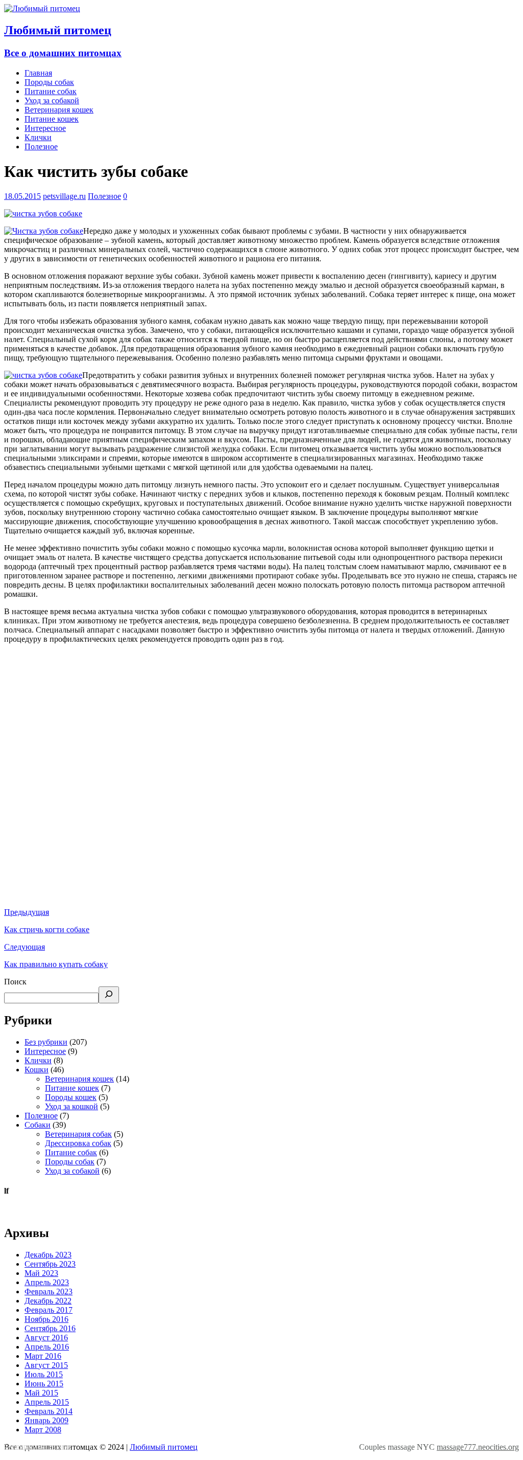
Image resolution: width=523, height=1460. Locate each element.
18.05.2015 (22, 196)
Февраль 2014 (49, 1411)
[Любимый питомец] (42, 8)
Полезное (41, 146)
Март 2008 (43, 1429)
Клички (38, 137)
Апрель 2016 (47, 1346)
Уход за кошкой (71, 1106)
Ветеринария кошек (59, 109)
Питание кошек (52, 119)
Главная (38, 73)
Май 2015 (41, 1392)
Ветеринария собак (78, 1134)
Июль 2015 (44, 1374)
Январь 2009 (46, 1420)
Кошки (37, 1069)
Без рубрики (46, 1042)
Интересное (45, 128)
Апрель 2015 (47, 1402)
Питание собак (51, 91)
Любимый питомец (164, 1447)
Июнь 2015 (44, 1383)
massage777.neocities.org (478, 1447)
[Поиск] (109, 994)
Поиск (15, 981)
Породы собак (49, 82)
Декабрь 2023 (48, 1254)
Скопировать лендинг (37, 1446)
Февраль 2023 (49, 1291)
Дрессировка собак (78, 1143)
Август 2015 (46, 1365)
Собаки (38, 1124)
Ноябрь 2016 (46, 1319)
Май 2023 (41, 1273)
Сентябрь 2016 (50, 1328)
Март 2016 (43, 1356)
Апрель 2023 (47, 1282)
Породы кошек (71, 1097)
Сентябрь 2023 (50, 1264)
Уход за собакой (52, 100)
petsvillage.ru (64, 196)
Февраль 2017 (49, 1310)
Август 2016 (46, 1337)
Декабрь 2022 (48, 1300)
